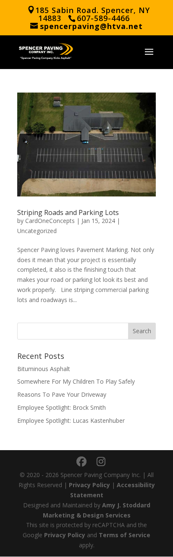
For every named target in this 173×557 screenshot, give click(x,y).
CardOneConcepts (50, 221)
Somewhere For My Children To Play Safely (76, 381)
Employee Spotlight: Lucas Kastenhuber (71, 420)
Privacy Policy (89, 485)
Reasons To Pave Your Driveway (61, 394)
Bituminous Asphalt (43, 369)
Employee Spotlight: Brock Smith (61, 407)
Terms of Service (124, 535)
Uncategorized (37, 231)
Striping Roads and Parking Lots (68, 212)
